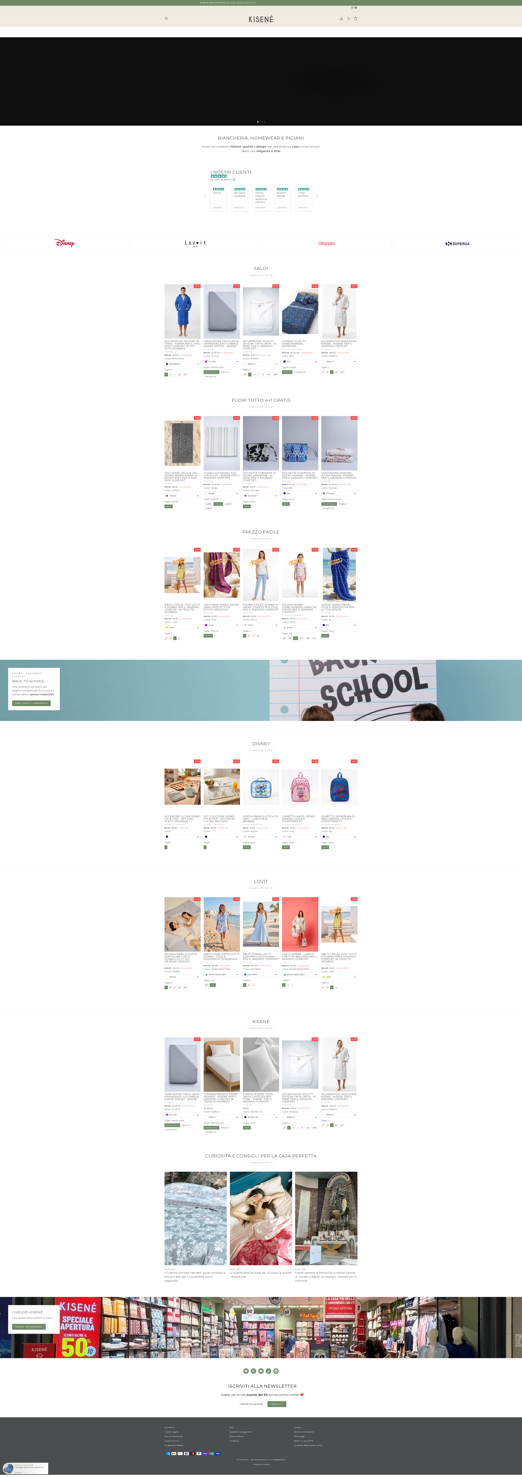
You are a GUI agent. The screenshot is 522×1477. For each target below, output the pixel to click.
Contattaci (234, 1441)
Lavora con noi (171, 1441)
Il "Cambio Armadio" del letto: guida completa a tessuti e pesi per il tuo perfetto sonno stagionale (194, 1276)
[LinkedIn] (276, 1371)
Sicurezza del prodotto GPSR (308, 1445)
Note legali (299, 1436)
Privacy (297, 1427)
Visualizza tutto (261, 275)
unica (246, 846)
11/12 (308, 637)
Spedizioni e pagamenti (240, 1432)
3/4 (284, 637)
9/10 (301, 637)
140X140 (218, 503)
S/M (206, 984)
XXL (185, 374)
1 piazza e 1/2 (210, 376)
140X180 (208, 503)
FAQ (231, 1427)
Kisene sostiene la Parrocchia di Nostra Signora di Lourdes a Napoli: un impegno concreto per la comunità (325, 1276)
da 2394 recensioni (221, 179)
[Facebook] (246, 1371)
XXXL (275, 374)
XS (245, 374)
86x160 (168, 506)
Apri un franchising (173, 1436)
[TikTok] (268, 1371)
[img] (262, 176)
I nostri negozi (171, 1432)
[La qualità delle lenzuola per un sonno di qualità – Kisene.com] (261, 1218)
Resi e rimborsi (236, 1436)
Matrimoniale (211, 371)
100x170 (208, 635)
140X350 (208, 507)
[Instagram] (253, 1371)
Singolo (225, 371)
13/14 (314, 637)
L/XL (213, 984)
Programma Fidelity (173, 1445)
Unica (246, 506)
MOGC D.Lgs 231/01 (303, 1441)
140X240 (228, 503)
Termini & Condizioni (304, 1432)
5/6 (290, 637)
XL (179, 374)
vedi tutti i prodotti (31, 703)
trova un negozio (29, 1327)
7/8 (295, 637)
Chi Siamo (169, 1427)
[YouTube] (261, 1371)
